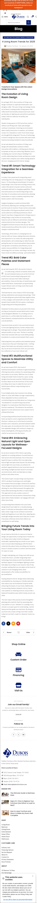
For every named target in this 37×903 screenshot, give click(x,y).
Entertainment (6, 832)
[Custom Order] (18, 654)
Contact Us (5, 857)
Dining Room (5, 829)
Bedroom (4, 827)
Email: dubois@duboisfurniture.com (15, 784)
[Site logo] (18, 16)
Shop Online (18, 644)
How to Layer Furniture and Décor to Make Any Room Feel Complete (21, 813)
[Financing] (18, 669)
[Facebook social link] (4, 10)
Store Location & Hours (9, 768)
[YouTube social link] (5, 13)
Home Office (5, 834)
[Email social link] (13, 624)
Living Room (29, 37)
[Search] (28, 17)
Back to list (18, 632)
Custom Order (18, 659)
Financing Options (7, 850)
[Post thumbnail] (5, 794)
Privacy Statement (7, 859)
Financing (18, 675)
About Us (4, 855)
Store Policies (6, 862)
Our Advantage (6, 873)
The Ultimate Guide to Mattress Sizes (22, 794)
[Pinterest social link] (18, 624)
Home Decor (5, 836)
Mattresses (5, 839)
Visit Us (18, 690)
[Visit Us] (18, 685)
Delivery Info (5, 847)
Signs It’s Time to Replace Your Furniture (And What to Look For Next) (22, 803)
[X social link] (6, 10)
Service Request (6, 852)
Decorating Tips (9, 37)
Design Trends (20, 37)
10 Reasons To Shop (8, 870)
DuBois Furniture (12, 46)
